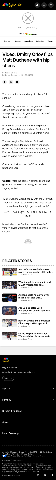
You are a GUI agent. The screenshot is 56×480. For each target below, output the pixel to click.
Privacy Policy (27, 454)
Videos (50, 41)
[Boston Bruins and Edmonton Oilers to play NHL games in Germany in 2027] (9, 323)
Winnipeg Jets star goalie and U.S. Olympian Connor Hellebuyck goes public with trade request (34, 283)
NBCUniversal (17, 460)
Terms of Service (39, 456)
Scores (18, 41)
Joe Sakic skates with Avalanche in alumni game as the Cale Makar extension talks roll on (35, 309)
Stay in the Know (9, 368)
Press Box (6, 454)
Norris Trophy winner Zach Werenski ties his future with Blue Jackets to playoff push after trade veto (34, 335)
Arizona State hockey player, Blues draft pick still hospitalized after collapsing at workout (35, 296)
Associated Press (25, 275)
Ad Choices (16, 454)
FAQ (35, 452)
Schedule (40, 41)
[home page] (12, 5)
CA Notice (27, 456)
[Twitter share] (11, 82)
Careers (14, 452)
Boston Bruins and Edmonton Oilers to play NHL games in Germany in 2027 (34, 322)
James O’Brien (11, 73)
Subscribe (8, 378)
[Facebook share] (4, 82)
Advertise (6, 452)
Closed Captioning (26, 452)
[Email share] (17, 82)
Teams (7, 41)
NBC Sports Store (45, 452)
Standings (28, 41)
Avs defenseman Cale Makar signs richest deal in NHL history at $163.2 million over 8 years (36, 270)
